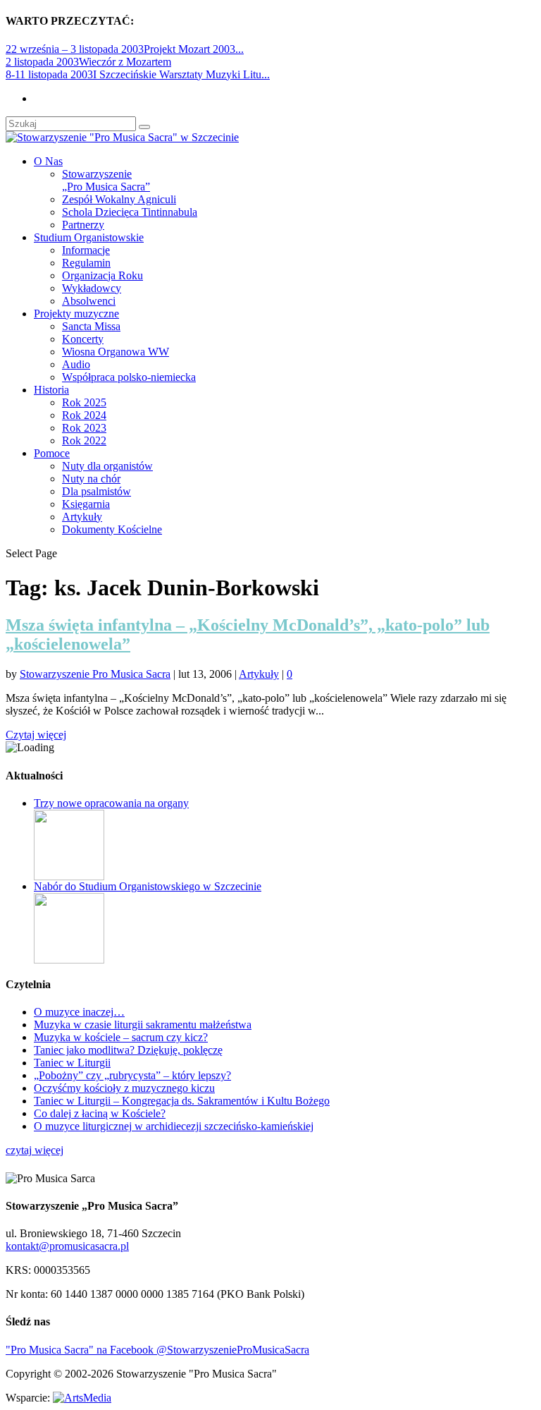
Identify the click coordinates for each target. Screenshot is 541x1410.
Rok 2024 (84, 415)
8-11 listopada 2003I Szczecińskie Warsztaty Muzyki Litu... (138, 74)
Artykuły (82, 517)
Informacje (86, 250)
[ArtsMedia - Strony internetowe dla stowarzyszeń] (82, 1398)
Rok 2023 (84, 428)
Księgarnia (86, 504)
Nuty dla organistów (107, 466)
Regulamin (86, 263)
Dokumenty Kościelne (112, 529)
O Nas (48, 161)
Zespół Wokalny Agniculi (119, 199)
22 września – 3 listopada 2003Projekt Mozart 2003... (125, 49)
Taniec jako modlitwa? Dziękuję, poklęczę (128, 1050)
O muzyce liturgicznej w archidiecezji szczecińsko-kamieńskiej (173, 1126)
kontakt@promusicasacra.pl (67, 1246)
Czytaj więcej (36, 735)
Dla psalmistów (96, 491)
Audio (76, 364)
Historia (51, 390)
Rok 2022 (84, 440)
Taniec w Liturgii (72, 1063)
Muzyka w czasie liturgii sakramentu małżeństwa (142, 1025)
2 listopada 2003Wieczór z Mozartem (88, 62)
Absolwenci (89, 301)
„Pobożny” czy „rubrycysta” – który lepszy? (132, 1075)
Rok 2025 (84, 402)
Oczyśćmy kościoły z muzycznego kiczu (124, 1088)
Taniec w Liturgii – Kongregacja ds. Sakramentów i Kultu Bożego (182, 1101)
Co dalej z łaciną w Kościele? (100, 1113)
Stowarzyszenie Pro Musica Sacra (95, 674)
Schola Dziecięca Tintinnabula (129, 212)
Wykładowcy (91, 288)
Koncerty (83, 339)
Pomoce (52, 453)
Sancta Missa (91, 326)
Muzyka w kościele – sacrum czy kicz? (121, 1037)
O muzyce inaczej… (79, 1012)
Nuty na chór (91, 479)
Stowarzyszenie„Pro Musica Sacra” (106, 180)
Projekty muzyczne (76, 314)
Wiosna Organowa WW (115, 352)
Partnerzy (83, 225)
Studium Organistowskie (89, 237)
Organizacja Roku (102, 275)
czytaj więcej (34, 1150)
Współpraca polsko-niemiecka (129, 377)
